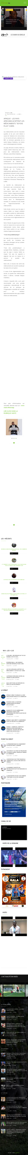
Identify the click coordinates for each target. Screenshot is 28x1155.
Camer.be (17, 1152)
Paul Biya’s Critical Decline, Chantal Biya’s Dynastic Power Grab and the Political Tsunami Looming (16, 1055)
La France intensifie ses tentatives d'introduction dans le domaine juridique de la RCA (16, 1107)
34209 (15, 665)
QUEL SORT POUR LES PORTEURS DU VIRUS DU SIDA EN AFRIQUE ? (15, 683)
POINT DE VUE (17, 9)
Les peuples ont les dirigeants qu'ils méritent (12, 21)
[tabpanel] (14, 427)
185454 (17, 764)
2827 (15, 1044)
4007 (14, 1074)
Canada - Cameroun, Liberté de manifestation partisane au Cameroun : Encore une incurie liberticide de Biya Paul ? (15, 729)
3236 (15, 1028)
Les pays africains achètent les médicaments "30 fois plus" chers (15, 670)
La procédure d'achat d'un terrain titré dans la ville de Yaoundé (16, 776)
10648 (14, 1065)
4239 (15, 1102)
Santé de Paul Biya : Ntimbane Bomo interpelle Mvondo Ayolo (15, 1017)
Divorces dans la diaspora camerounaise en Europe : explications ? (13, 703)
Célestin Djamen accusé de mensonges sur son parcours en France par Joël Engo (16, 1123)
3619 (15, 1019)
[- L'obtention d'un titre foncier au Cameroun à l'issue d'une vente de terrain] (3, 760)
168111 (15, 779)
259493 (16, 706)
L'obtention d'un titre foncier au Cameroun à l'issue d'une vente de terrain (15, 760)
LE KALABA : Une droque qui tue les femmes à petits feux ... (15, 656)
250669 (18, 723)
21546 (16, 686)
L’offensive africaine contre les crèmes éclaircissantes (15, 676)
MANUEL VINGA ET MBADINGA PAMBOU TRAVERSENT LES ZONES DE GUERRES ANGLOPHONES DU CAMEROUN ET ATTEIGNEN (16, 1131)
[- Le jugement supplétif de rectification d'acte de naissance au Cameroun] (3, 769)
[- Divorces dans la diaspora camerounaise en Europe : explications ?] (3, 703)
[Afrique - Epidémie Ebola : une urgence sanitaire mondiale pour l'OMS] (3, 664)
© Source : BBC (8, 112)
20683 (14, 1058)
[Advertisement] (14, 53)
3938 (14, 1081)
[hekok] (14, 34)
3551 (15, 1125)
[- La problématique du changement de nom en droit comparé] (3, 745)
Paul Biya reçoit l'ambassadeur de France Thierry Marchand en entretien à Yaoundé (16, 1115)
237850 (16, 747)
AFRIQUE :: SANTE (8, 78)
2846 (15, 1035)
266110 (16, 698)
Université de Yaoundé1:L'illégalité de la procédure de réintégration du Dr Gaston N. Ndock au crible (16, 1071)
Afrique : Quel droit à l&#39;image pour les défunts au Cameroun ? (16, 720)
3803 (14, 1088)
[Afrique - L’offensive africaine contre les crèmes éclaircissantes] (3, 677)
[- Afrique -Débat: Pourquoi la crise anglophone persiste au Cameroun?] (3, 696)
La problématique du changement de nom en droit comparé (16, 744)
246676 (17, 733)
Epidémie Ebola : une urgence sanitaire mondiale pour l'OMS (15, 663)
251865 (17, 716)
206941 (16, 755)
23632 (17, 679)
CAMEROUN (9, 9)
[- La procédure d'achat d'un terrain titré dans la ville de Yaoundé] (3, 777)
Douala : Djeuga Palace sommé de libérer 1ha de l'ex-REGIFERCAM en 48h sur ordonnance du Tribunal (16, 1041)
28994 (15, 672)
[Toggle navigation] (25, 2)
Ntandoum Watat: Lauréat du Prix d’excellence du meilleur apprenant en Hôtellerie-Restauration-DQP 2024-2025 (15, 1025)
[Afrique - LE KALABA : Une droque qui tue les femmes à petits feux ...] (3, 657)
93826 (17, 658)
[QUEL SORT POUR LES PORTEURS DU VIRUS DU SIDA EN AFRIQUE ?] (3, 684)
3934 (15, 1012)
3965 (15, 1110)
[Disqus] (14, 465)
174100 (16, 772)
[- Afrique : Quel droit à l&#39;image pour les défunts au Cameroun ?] (3, 721)
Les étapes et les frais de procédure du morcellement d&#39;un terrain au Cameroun (16, 752)
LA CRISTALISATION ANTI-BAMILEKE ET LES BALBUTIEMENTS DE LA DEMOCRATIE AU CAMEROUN (16, 1099)
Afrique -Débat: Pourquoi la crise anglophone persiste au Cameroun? (16, 695)
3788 (15, 1118)
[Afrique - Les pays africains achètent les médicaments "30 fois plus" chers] (3, 671)
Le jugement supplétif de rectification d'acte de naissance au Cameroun (16, 769)
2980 (15, 1135)
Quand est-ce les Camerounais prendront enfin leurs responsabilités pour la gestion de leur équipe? (16, 712)
